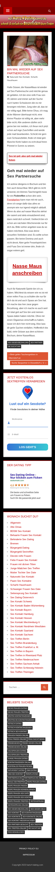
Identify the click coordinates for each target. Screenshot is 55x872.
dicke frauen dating (17, 708)
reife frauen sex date (18, 793)
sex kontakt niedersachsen (21, 821)
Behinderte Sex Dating (22, 539)
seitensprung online (18, 805)
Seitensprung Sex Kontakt (24, 593)
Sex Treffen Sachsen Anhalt (24, 663)
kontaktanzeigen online (19, 762)
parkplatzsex (32, 774)
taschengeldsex (16, 832)
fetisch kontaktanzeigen (20, 728)
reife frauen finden (17, 786)
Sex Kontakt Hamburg (21, 614)
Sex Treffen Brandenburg (23, 643)
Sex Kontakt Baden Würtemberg (27, 605)
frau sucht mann (36, 739)
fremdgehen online (17, 747)
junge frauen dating (18, 759)
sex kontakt (13, 813)
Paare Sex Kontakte (20, 581)
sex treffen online (17, 828)
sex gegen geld (38, 809)
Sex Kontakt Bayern (20, 610)
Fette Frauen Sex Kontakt (23, 560)
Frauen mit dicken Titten (23, 564)
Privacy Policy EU (28, 848)
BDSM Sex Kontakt (20, 531)
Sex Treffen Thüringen (22, 672)
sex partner (36, 343)
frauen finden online (18, 735)
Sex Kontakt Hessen (21, 618)
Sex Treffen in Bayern (21, 651)
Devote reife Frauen (20, 556)
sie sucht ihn (14, 346)
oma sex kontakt (16, 774)
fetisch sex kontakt (17, 732)
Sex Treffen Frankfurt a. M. (24, 647)
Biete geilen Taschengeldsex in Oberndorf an (23, 356)
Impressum (29, 855)
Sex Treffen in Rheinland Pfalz (26, 655)
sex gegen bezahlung (18, 343)
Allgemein (15, 522)
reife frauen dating (36, 782)
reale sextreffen (16, 782)
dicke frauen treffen (18, 712)
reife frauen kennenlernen (21, 790)
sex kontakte (14, 817)
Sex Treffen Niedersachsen (24, 659)
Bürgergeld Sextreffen (21, 551)
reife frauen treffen (18, 801)
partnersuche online (34, 778)
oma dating (32, 770)
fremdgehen (14, 743)
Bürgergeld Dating (19, 547)
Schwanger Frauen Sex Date (25, 589)
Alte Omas (15, 527)
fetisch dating (15, 724)
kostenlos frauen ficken (20, 766)
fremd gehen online (31, 743)
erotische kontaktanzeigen (21, 720)
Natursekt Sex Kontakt (20, 77)
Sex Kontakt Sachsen (21, 634)
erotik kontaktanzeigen (19, 716)
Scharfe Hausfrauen (20, 585)
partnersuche (15, 778)
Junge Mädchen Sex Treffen (25, 568)
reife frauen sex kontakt (20, 797)
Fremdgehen (13, 200)
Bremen (14, 543)
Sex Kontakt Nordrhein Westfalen (27, 626)
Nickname (17, 419)
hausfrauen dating (17, 751)
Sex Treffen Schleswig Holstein (26, 668)
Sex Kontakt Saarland (21, 630)
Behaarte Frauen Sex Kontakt (25, 535)
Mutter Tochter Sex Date (23, 572)
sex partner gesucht (18, 824)
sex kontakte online (32, 817)
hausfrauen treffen (18, 755)
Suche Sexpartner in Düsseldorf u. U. (28, 363)
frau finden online (17, 739)
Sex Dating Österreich (22, 597)
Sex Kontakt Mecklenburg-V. (25, 622)
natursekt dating (16, 770)
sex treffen (36, 824)
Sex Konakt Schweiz (21, 601)
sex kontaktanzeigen (31, 813)
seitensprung (37, 801)
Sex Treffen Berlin (19, 639)
